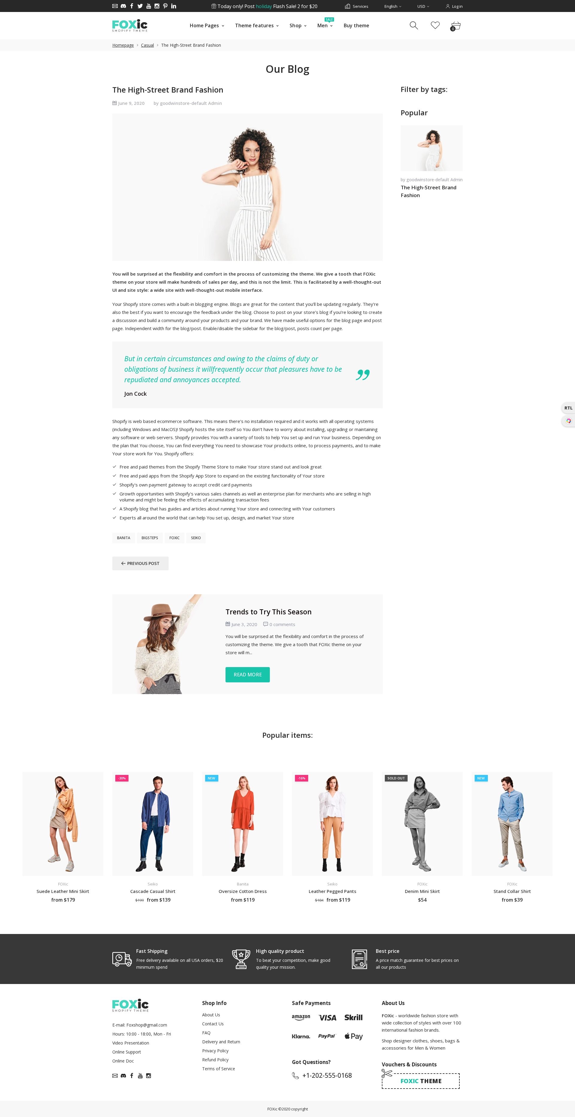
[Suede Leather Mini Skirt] (62, 824)
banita (123, 537)
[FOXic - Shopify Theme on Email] (115, 6)
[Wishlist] (435, 26)
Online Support (126, 1052)
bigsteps (150, 537)
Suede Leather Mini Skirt (63, 891)
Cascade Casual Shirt (152, 891)
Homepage (123, 45)
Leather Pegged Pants (332, 891)
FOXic (272, 1109)
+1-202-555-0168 (327, 1075)
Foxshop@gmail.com (146, 1025)
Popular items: (287, 735)
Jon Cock (135, 393)
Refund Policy (215, 1059)
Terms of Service (218, 1068)
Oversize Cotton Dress (243, 891)
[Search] (414, 26)
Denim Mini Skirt (422, 891)
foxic (175, 537)
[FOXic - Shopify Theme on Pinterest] (165, 6)
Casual (147, 45)
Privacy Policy (215, 1050)
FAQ (206, 1033)
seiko (196, 537)
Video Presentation (130, 1043)
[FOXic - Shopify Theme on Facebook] (132, 6)
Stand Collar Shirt (512, 891)
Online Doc (123, 1061)
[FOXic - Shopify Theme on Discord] (123, 6)
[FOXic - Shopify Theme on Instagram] (157, 6)
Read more (248, 674)
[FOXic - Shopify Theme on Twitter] (140, 6)
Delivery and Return (221, 1042)
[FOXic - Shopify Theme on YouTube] (148, 6)
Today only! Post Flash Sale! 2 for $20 (266, 6)
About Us (211, 1015)
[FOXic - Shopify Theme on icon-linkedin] (174, 6)
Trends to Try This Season (269, 611)
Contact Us (213, 1024)
